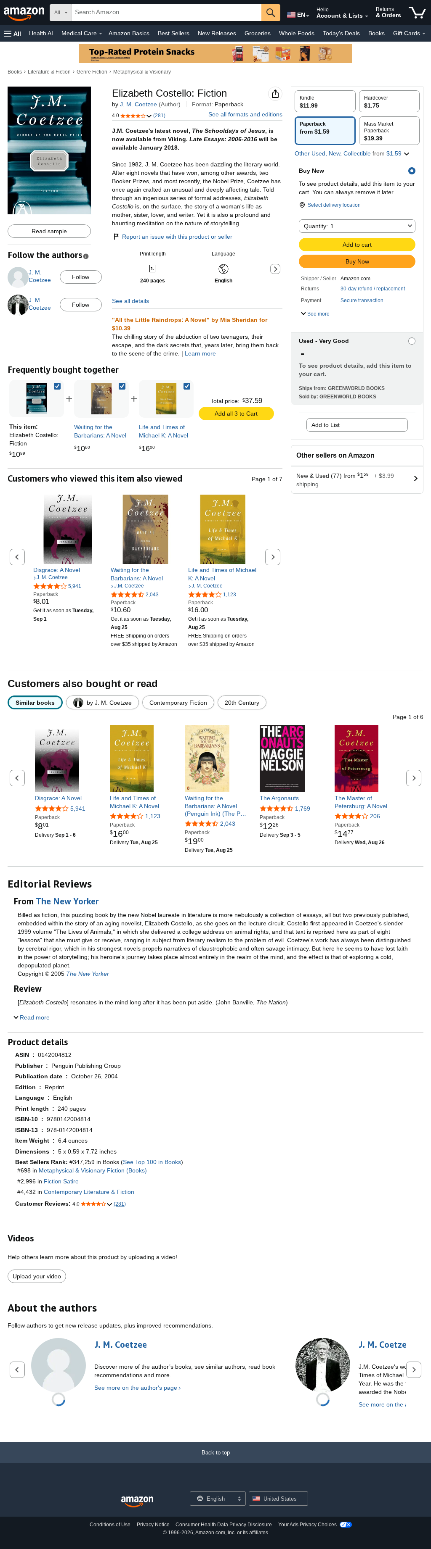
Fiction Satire (61, 1181)
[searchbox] (166, 13)
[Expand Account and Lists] (366, 16)
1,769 (302, 808)
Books (376, 33)
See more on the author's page (135, 1387)
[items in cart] (417, 12)
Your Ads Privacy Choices (307, 1525)
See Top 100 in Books (152, 1162)
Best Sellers (173, 33)
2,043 (227, 823)
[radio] (325, 101)
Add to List (325, 424)
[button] (12, 33)
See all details (130, 301)
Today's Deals (341, 33)
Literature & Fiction (49, 72)
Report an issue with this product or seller (177, 236)
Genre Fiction (92, 72)
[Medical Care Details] (100, 33)
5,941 (77, 808)
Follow (80, 277)
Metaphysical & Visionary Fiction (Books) (93, 1170)
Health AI (41, 33)
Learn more (200, 353)
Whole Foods (296, 33)
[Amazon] (25, 12)
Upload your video (37, 1276)
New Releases (217, 33)
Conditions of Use (110, 1525)
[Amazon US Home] (137, 1502)
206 (375, 816)
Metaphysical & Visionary (142, 72)
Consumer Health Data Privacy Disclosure (224, 1525)
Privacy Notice (153, 1525)
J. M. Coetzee (138, 104)
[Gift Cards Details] (424, 33)
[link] (101, 398)
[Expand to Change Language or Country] (307, 16)
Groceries (258, 33)
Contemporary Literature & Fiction (89, 1191)
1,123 (152, 816)
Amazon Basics (129, 33)
